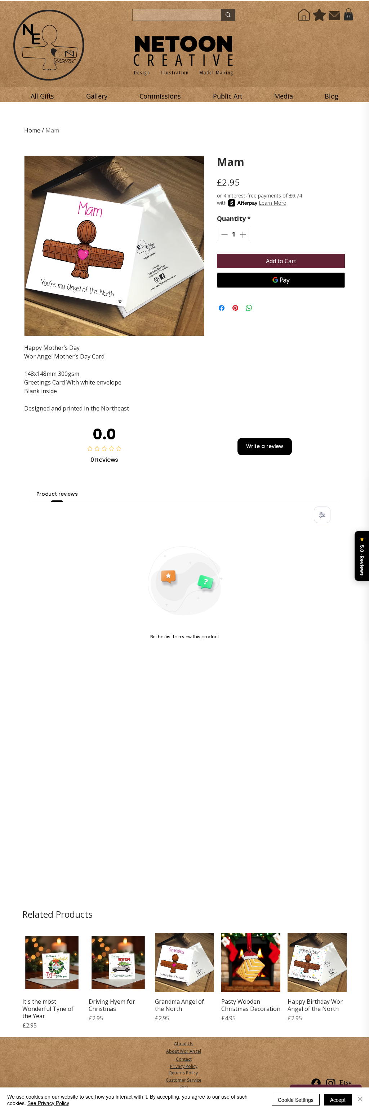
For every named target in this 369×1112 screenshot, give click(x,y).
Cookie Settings (296, 1099)
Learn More (272, 202)
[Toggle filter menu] (322, 515)
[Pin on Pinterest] (235, 308)
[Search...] (228, 15)
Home (32, 130)
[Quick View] (51, 962)
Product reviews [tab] (57, 494)
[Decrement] (223, 234)
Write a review (264, 446)
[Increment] (243, 234)
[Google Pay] (281, 280)
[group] (184, 981)
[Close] (360, 1099)
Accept (338, 1099)
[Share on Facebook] (221, 308)
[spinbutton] (233, 234)
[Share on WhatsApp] (249, 308)
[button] (348, 14)
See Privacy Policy (48, 1103)
